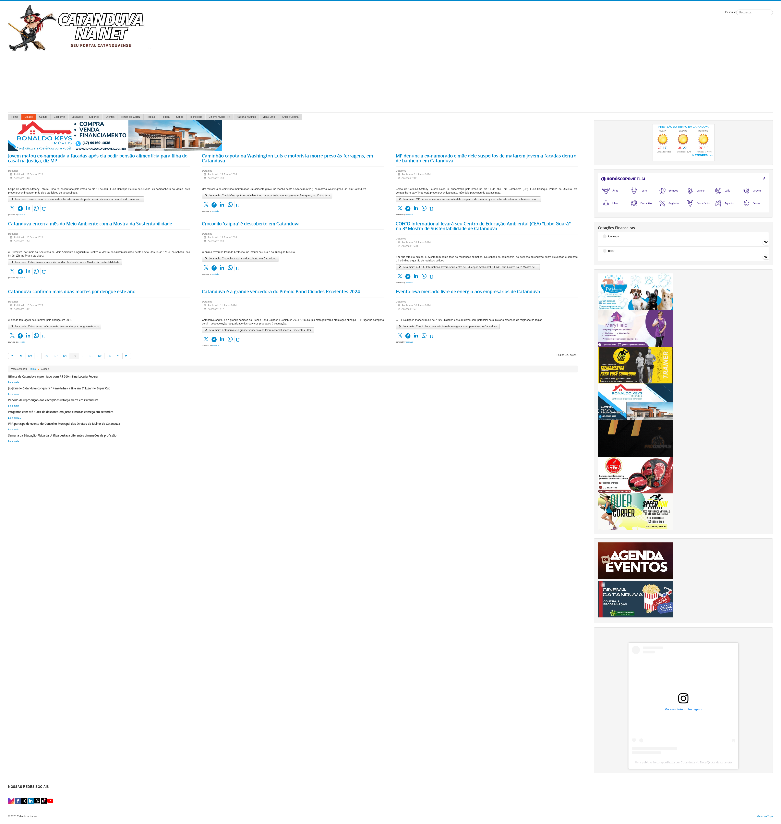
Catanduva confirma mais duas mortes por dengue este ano (71, 291)
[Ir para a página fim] (127, 356)
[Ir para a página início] (12, 356)
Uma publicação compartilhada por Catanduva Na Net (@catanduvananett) (683, 762)
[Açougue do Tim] (635, 475)
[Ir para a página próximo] (118, 356)
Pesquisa (730, 12)
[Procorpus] (635, 438)
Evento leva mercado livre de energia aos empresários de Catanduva (468, 291)
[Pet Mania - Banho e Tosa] (635, 291)
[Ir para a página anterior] (21, 356)
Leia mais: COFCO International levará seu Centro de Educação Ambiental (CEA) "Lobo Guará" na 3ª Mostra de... (469, 267)
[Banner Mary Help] (635, 328)
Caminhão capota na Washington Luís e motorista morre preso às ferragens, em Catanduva (287, 157)
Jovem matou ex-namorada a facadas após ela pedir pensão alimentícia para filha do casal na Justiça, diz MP (98, 157)
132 (100, 356)
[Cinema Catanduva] (635, 599)
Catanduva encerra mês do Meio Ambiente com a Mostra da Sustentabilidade (90, 223)
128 (65, 356)
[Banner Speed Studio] (635, 365)
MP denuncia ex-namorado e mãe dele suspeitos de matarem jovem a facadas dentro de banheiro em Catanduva (486, 157)
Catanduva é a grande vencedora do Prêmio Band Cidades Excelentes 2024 (281, 291)
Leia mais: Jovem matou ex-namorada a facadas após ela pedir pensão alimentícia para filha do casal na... (77, 199)
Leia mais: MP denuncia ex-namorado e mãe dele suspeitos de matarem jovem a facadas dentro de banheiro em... (470, 199)
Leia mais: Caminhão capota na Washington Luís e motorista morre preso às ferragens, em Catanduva (269, 195)
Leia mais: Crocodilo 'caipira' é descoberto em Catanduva (242, 258)
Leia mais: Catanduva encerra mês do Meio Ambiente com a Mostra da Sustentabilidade (66, 262)
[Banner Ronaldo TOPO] (115, 135)
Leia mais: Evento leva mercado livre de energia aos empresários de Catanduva (449, 326)
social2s (22, 215)
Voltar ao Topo (765, 816)
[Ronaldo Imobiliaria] (635, 401)
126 (46, 356)
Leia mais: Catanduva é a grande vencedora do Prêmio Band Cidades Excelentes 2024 (259, 330)
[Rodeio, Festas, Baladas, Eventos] (635, 560)
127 (55, 356)
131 (90, 356)
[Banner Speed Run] (635, 511)
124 (30, 356)
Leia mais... (14, 382)
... (38, 356)
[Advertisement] (390, 81)
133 (109, 356)
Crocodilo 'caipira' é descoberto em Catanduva (251, 223)
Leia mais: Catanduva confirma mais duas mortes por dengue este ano (56, 326)
